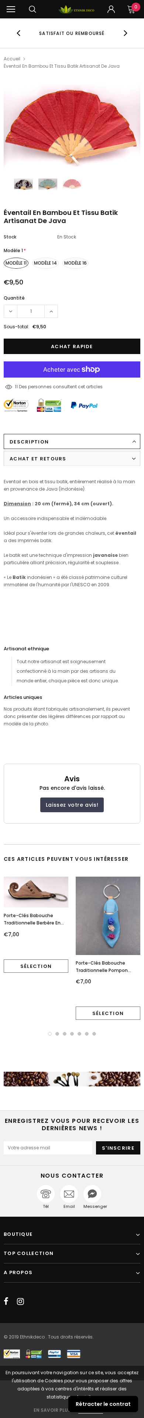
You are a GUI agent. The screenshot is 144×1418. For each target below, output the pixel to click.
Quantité (14, 298)
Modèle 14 (45, 263)
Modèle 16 (75, 263)
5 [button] (79, 1034)
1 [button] (50, 1034)
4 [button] (72, 1034)
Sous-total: (16, 326)
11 (16, 386)
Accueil (12, 59)
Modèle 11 (16, 263)
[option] (72, 33)
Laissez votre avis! (72, 805)
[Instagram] (20, 1301)
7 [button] (94, 1034)
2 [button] (57, 1034)
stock (10, 237)
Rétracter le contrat (103, 1404)
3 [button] (64, 1034)
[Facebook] (6, 1301)
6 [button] (87, 1034)
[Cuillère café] (72, 1079)
